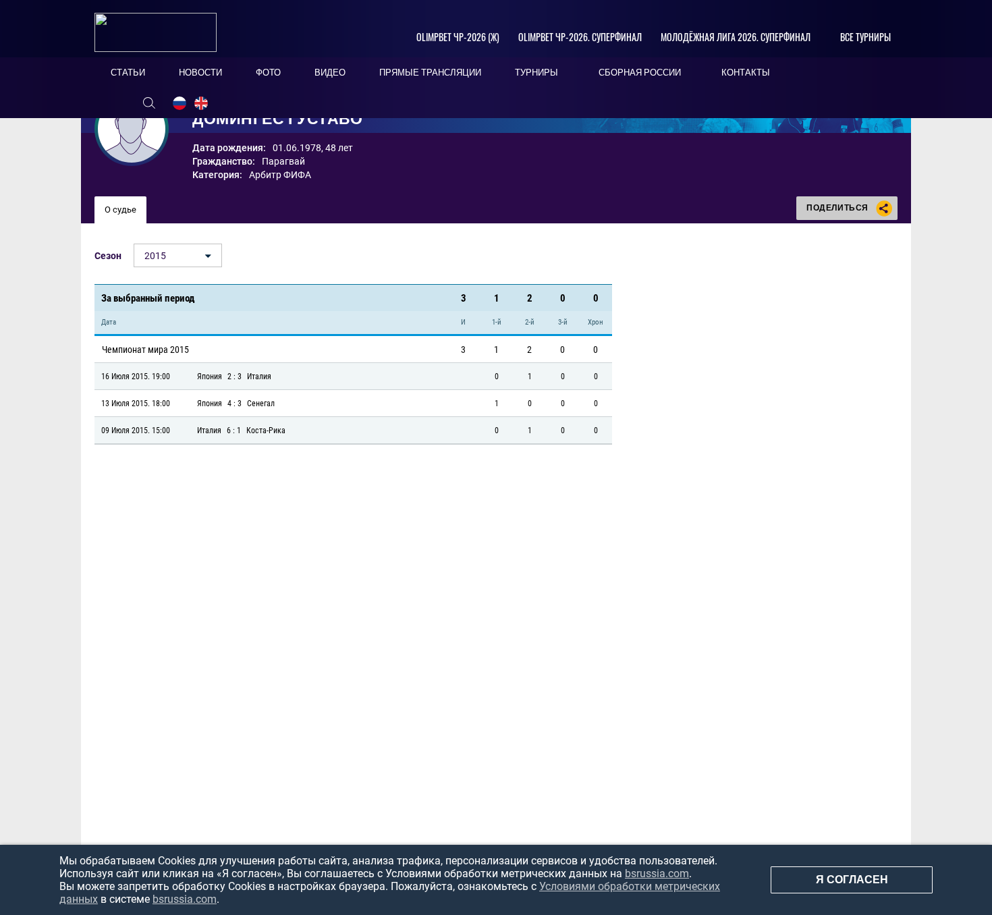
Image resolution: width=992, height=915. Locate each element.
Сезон (107, 255)
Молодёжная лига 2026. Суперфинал (735, 37)
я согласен (852, 879)
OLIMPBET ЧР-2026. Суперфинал (580, 37)
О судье (120, 209)
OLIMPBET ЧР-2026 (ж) (457, 37)
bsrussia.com (657, 873)
